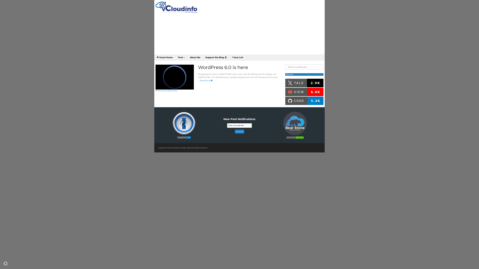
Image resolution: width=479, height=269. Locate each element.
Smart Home (166, 57)
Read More (205, 80)
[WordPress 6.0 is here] (175, 77)
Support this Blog (215, 57)
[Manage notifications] (5, 264)
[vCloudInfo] (177, 9)
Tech (181, 57)
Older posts (172, 91)
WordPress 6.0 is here (223, 67)
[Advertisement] (239, 35)
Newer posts (161, 91)
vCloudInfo (176, 148)
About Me (195, 57)
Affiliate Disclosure (200, 148)
